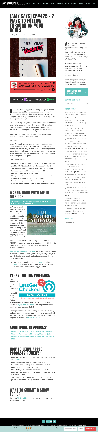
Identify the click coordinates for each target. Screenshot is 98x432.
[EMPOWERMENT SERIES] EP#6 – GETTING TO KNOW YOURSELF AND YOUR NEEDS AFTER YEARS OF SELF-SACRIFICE (76, 143)
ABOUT (28, 3)
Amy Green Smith (18, 35)
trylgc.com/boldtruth (27, 305)
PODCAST (73, 3)
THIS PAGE (21, 398)
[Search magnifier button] (87, 103)
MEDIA (67, 3)
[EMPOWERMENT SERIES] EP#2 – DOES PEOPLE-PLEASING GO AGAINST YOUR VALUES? (76, 190)
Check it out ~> (33, 318)
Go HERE (17, 264)
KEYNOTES (60, 3)
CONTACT (81, 3)
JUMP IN (42, 262)
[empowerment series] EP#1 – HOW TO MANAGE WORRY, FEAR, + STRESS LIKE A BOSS (76, 200)
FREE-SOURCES (37, 3)
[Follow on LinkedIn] (43, 421)
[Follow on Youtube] (50, 421)
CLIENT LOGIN (90, 3)
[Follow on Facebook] (54, 421)
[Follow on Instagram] (47, 421)
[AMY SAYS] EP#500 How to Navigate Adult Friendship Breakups (75, 211)
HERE (18, 360)
